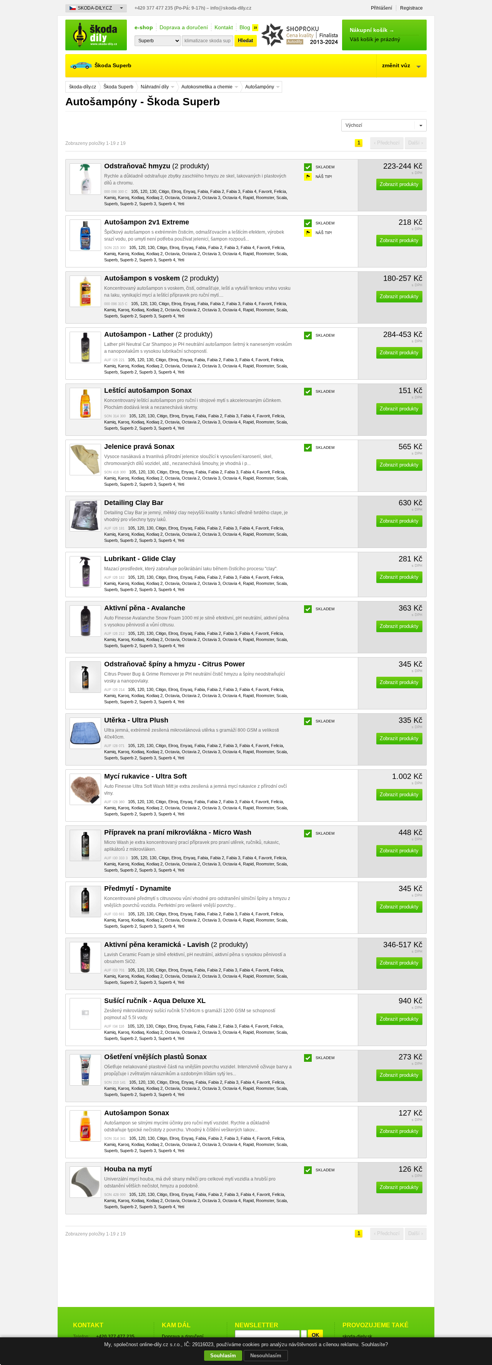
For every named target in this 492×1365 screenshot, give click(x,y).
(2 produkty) (156, 166)
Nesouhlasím (265, 1355)
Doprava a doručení (184, 27)
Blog (244, 27)
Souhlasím (223, 1355)
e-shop (144, 27)
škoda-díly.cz (96, 35)
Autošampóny (259, 87)
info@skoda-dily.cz (230, 8)
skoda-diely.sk (357, 1336)
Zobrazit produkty (399, 184)
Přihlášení (381, 8)
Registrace (411, 8)
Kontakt (223, 27)
